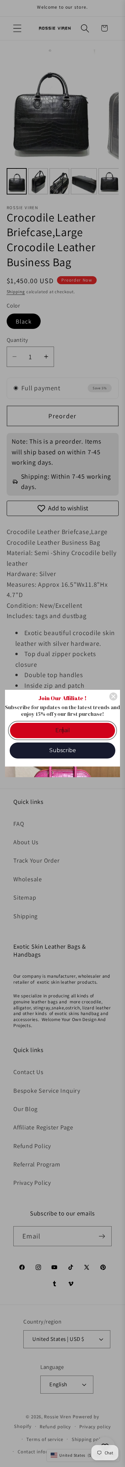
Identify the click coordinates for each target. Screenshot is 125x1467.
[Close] (113, 696)
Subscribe (62, 750)
